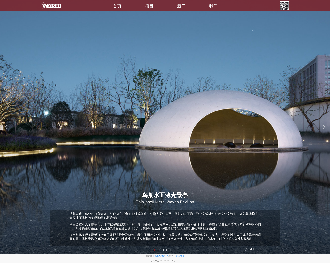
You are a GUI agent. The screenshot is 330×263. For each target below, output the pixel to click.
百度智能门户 (161, 256)
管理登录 (180, 256)
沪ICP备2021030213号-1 (164, 260)
